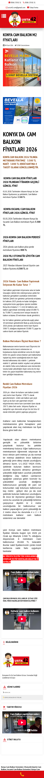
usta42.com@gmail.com (16, 7)
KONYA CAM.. (7, 692)
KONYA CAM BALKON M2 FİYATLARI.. (13, 697)
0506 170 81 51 (16, 2)
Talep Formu (33, 7)
